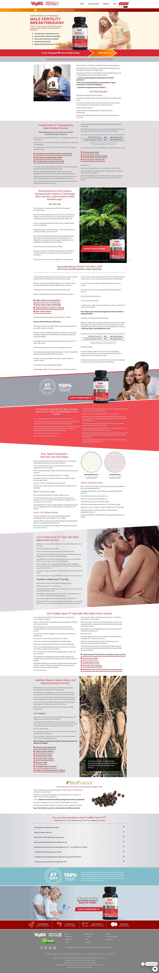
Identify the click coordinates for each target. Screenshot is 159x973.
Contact (67, 942)
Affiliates (107, 934)
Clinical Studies (93, 4)
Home (82, 4)
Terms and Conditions (111, 936)
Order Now (68, 939)
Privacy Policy (109, 939)
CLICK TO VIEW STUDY (60, 556)
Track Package (69, 936)
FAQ (114, 4)
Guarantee (88, 942)
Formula (106, 4)
